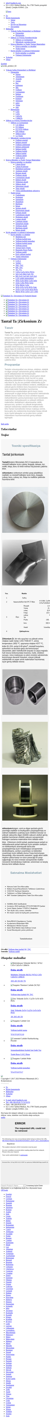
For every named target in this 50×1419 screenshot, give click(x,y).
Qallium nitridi (21, 156)
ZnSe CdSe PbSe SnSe (24, 283)
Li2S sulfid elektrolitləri (25, 278)
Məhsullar (9, 29)
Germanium (20, 92)
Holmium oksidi (22, 217)
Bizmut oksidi (21, 173)
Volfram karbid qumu (24, 243)
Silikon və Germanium (24, 40)
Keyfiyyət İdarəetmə (18, 24)
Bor (17, 83)
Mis (17, 88)
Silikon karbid (21, 153)
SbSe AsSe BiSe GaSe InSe (26, 281)
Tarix (13, 22)
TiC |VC (19, 270)
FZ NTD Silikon (22, 129)
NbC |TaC (19, 265)
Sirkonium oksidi (22, 186)
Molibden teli (21, 237)
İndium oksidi (21, 180)
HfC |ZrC (19, 267)
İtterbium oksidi (22, 228)
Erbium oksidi (21, 213)
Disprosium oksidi (22, 210)
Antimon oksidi (21, 171)
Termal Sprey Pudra (23, 248)
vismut (18, 81)
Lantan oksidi (21, 219)
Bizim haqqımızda (13, 18)
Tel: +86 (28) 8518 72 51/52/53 (18, 1102)
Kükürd (18, 99)
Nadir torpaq (20, 49)
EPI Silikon (20, 131)
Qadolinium (20, 195)
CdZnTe (19, 116)
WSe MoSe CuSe (22, 285)
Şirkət (13, 20)
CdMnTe (19, 118)
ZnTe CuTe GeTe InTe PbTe (27, 289)
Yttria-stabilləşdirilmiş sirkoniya (28, 191)
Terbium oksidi (21, 226)
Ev (7, 16)
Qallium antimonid (23, 145)
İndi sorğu (5, 424)
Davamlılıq (15, 27)
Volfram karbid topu (23, 239)
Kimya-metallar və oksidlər (26, 46)
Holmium (19, 197)
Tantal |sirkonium (22, 256)
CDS (17, 112)
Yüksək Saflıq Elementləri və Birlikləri (25, 31)
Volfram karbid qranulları (25, 241)
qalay (18, 103)
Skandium (19, 202)
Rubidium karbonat (23, 169)
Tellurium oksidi (22, 182)
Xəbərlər (9, 57)
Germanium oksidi (23, 177)
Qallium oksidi (21, 175)
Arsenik (19, 79)
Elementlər (20, 33)
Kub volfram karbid (23, 254)
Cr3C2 (18, 261)
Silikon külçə (21, 134)
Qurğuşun (19, 96)
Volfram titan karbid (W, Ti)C (19, 949)
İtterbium (19, 204)
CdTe (18, 114)
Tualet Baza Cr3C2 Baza (20, 1054)
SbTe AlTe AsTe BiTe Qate (26, 287)
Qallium (19, 90)
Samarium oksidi (22, 224)
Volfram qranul (21, 246)
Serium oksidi (21, 208)
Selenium (19, 101)
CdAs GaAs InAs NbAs (25, 272)
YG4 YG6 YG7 (17, 1072)
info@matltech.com (13, 3)
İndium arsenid (21, 142)
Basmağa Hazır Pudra (24, 250)
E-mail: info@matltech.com (16, 1100)
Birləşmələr (20, 35)
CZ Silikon (20, 125)
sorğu (3, 1117)
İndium (18, 94)
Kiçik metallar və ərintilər (25, 53)
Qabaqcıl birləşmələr (23, 55)
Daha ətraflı (17, 970)
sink (17, 107)
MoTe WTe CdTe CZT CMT (27, 292)
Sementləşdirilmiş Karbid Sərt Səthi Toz (26, 1050)
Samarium (19, 199)
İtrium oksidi (20, 230)
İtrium (18, 206)
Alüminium (20, 77)
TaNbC (18, 263)
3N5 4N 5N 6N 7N (18, 981)
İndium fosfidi (21, 149)
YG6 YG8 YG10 (17, 1034)
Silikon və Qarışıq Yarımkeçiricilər (24, 38)
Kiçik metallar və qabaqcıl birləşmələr (25, 51)
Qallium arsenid (22, 140)
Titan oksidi (20, 188)
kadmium (19, 85)
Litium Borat (20, 164)
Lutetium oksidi (22, 221)
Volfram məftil (21, 252)
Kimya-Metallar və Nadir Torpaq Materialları (28, 44)
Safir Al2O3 (20, 158)
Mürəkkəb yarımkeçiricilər (26, 42)
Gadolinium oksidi (23, 215)
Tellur (18, 105)
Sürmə (18, 74)
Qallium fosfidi (21, 151)
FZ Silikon (20, 127)
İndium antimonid (22, 147)
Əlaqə (8, 60)
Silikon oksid (21, 184)
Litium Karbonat (22, 167)
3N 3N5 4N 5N (17, 1017)
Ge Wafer (19, 136)
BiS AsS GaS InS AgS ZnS (26, 276)
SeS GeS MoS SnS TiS (24, 274)
